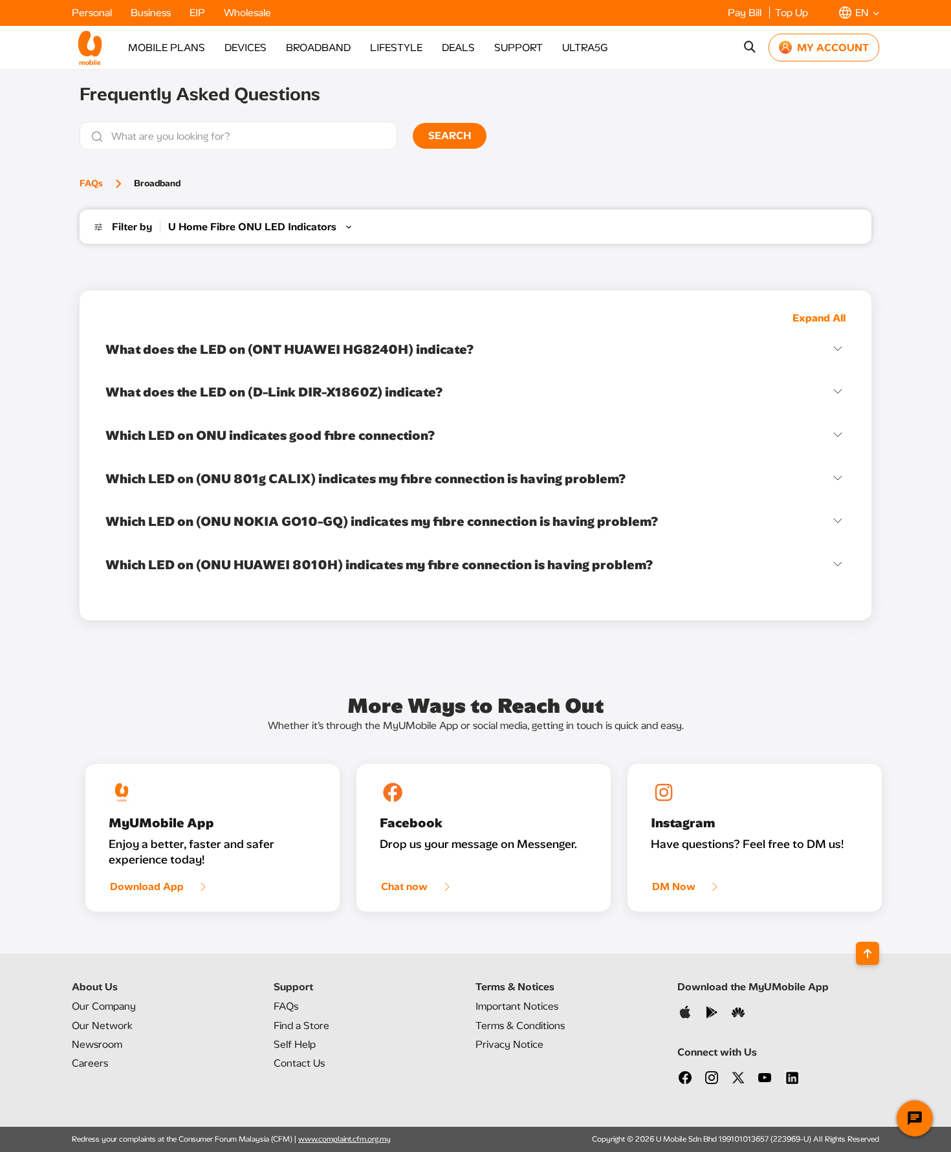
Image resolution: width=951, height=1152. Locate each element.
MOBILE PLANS (166, 47)
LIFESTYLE (396, 47)
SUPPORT (518, 47)
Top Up (791, 12)
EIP (199, 12)
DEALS (458, 47)
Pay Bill (746, 12)
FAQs (91, 183)
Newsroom (97, 1044)
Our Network (102, 1025)
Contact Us (299, 1063)
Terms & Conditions (520, 1025)
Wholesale (247, 12)
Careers (90, 1063)
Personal (93, 12)
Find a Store (301, 1025)
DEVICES (245, 47)
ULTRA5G (584, 47)
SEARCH (449, 135)
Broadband (157, 183)
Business (152, 12)
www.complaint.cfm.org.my (344, 1139)
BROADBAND (318, 47)
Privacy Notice (509, 1044)
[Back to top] (867, 953)
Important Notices (517, 1006)
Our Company (104, 1006)
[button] (859, 12)
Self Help (295, 1044)
